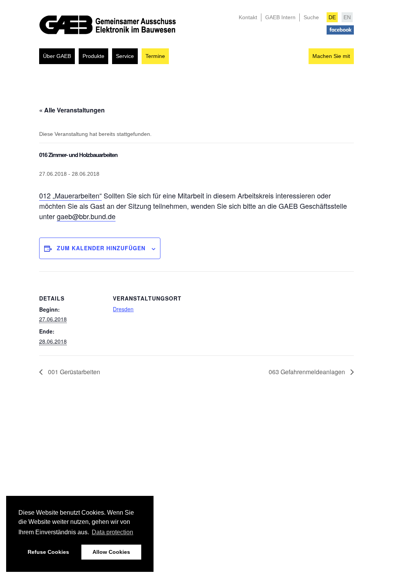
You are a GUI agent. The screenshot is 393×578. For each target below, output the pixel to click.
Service (125, 56)
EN (347, 17)
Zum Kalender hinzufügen (101, 248)
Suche (311, 17)
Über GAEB (57, 56)
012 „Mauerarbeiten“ (70, 195)
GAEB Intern (280, 17)
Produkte (93, 56)
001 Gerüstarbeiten (73, 371)
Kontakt (248, 17)
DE (332, 17)
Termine (155, 56)
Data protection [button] (112, 532)
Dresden (123, 309)
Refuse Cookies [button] (48, 552)
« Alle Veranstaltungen (72, 110)
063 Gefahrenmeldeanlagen (308, 371)
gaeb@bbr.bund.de (86, 216)
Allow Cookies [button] (111, 552)
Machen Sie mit (331, 56)
